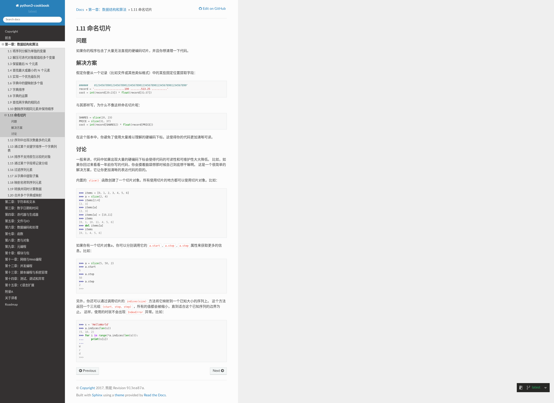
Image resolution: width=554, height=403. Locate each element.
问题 (14, 121)
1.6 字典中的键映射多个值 (25, 83)
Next (217, 370)
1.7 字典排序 (16, 89)
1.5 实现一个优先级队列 (24, 76)
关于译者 (11, 298)
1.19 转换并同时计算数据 (25, 189)
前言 (8, 38)
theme (119, 395)
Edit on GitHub (214, 8)
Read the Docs (155, 395)
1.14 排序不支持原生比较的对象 (29, 157)
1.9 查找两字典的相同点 (24, 102)
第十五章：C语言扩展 (19, 285)
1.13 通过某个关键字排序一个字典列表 (32, 148)
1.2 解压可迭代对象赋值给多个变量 (31, 57)
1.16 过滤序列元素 (20, 170)
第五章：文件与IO (17, 221)
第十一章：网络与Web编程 (23, 259)
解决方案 (17, 127)
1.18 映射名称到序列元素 (25, 182)
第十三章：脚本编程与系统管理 (26, 272)
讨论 (14, 134)
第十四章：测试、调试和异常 (24, 278)
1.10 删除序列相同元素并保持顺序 (31, 109)
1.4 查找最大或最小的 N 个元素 (29, 70)
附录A (9, 291)
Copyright (11, 31)
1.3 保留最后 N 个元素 (23, 64)
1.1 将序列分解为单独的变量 (27, 51)
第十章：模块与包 (17, 253)
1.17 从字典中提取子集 (23, 176)
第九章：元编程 (15, 246)
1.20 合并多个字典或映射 (25, 195)
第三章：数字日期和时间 (21, 208)
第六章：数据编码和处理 (21, 227)
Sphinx (97, 395)
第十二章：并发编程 (18, 266)
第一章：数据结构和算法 (21, 44)
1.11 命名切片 (17, 115)
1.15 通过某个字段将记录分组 (28, 163)
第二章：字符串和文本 (20, 202)
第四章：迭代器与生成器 (21, 214)
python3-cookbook (34, 5)
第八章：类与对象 (17, 240)
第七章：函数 (14, 234)
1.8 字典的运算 (18, 96)
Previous (89, 370)
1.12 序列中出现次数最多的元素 (29, 140)
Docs (80, 9)
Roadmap (11, 304)
